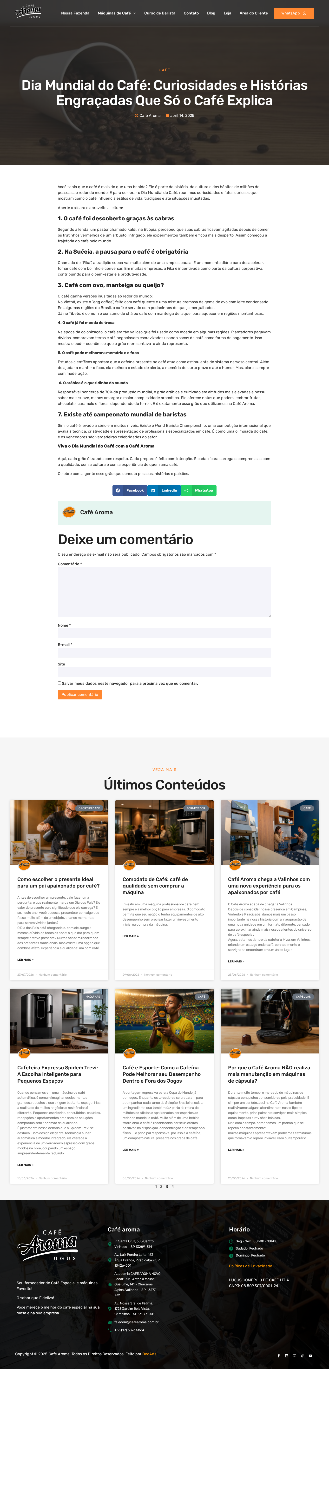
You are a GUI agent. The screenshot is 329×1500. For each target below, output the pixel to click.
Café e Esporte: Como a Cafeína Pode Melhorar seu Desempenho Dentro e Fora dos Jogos (162, 1074)
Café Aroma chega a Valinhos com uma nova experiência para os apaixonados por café (269, 885)
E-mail (65, 645)
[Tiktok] (302, 1355)
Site (61, 664)
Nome (64, 625)
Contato (191, 13)
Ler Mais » (25, 959)
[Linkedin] (286, 1355)
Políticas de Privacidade (250, 1266)
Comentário (70, 564)
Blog (211, 13)
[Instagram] (294, 1355)
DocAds (149, 1354)
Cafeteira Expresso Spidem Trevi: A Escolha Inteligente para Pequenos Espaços (57, 1074)
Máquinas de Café (114, 13)
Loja (227, 13)
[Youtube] (310, 1355)
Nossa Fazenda (75, 13)
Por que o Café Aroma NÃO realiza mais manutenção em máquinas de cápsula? (269, 1074)
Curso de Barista (159, 13)
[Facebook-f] (278, 1355)
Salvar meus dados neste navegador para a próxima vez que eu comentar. (130, 683)
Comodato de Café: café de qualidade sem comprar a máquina (155, 885)
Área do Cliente (254, 13)
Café (165, 70)
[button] (130, 490)
